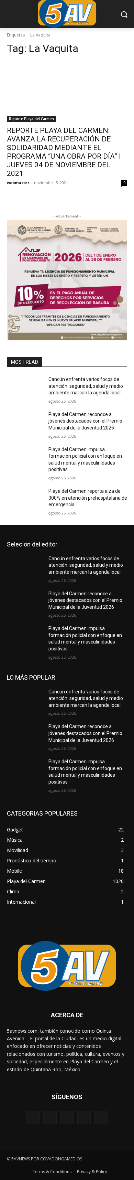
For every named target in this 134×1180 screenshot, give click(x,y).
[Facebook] (50, 1117)
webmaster (18, 182)
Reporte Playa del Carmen (31, 118)
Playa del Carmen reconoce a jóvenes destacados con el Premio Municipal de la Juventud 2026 (85, 421)
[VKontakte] (101, 1117)
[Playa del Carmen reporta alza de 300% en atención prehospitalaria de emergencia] (25, 500)
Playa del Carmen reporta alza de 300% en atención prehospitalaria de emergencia (87, 497)
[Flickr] (67, 1117)
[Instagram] (84, 1117)
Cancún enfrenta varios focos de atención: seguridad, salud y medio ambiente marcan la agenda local (85, 385)
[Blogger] (33, 1117)
